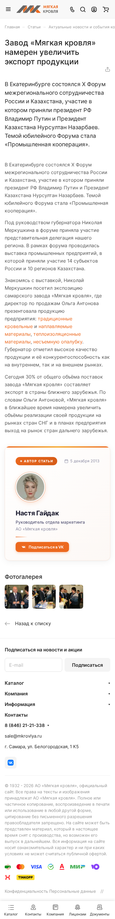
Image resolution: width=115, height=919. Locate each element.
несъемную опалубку (57, 342)
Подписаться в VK (46, 547)
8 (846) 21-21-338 (25, 725)
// (102, 891)
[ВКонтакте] (11, 763)
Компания (16, 694)
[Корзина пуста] (106, 9)
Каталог (14, 683)
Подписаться (87, 665)
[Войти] (94, 9)
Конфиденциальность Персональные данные (50, 891)
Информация (20, 704)
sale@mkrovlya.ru (23, 736)
